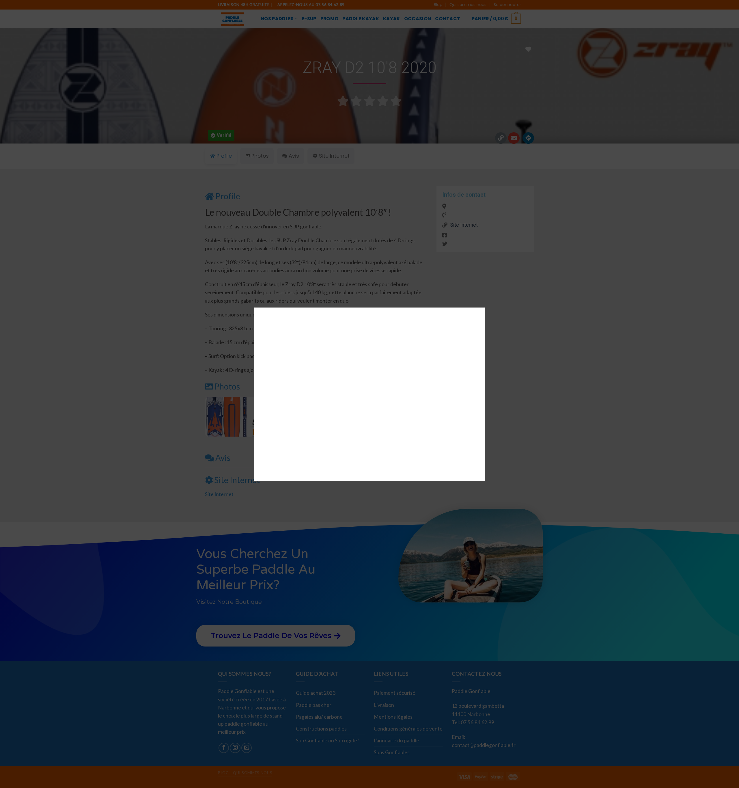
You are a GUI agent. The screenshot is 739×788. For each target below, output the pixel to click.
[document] (369, 394)
